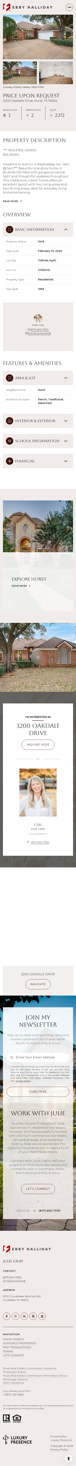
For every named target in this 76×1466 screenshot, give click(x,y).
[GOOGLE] (33, 1316)
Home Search (13, 1339)
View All (56, 72)
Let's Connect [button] (13, 1355)
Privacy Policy (23, 1080)
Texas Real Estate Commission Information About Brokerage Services (35, 1377)
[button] (38, 1189)
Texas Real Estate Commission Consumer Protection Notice (30, 1370)
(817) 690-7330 (39, 329)
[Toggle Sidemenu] (69, 7)
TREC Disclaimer (13, 1383)
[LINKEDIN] (24, 1316)
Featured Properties (19, 1343)
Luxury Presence (61, 1440)
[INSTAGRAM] (15, 1316)
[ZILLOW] (42, 1316)
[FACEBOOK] (6, 1316)
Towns (8, 1351)
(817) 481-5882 (15, 1394)
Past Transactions (17, 1347)
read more (19, 586)
